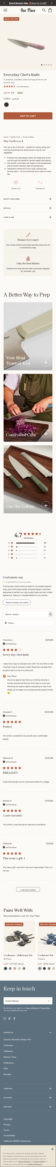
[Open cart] (50, 10)
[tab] (41, 64)
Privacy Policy (45, 1008)
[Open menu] (12, 10)
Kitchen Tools (15, 137)
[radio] (6, 104)
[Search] (44, 10)
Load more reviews (28, 889)
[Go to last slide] (4, 3)
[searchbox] (25, 614)
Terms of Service (31, 1008)
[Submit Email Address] (48, 1000)
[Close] (52, 1149)
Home (6, 137)
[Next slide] (51, 3)
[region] (28, 941)
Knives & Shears (28, 137)
